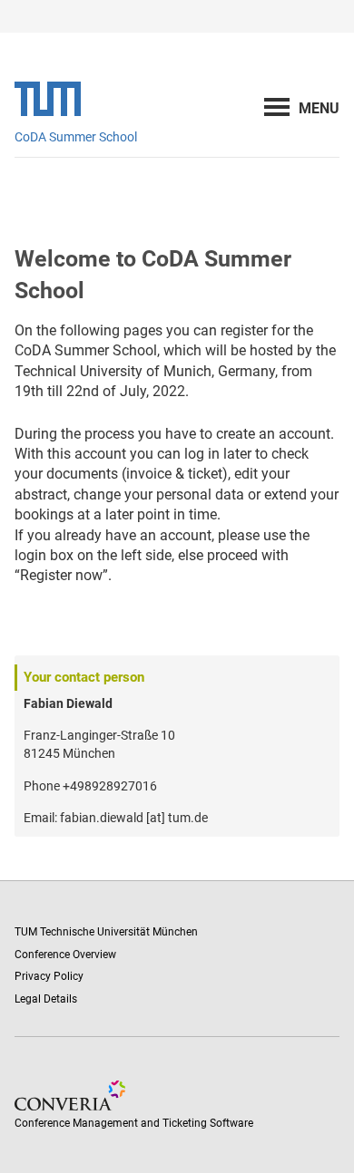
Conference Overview (65, 954)
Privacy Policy (49, 976)
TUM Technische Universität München (106, 932)
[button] (319, 108)
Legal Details (46, 999)
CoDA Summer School (76, 137)
